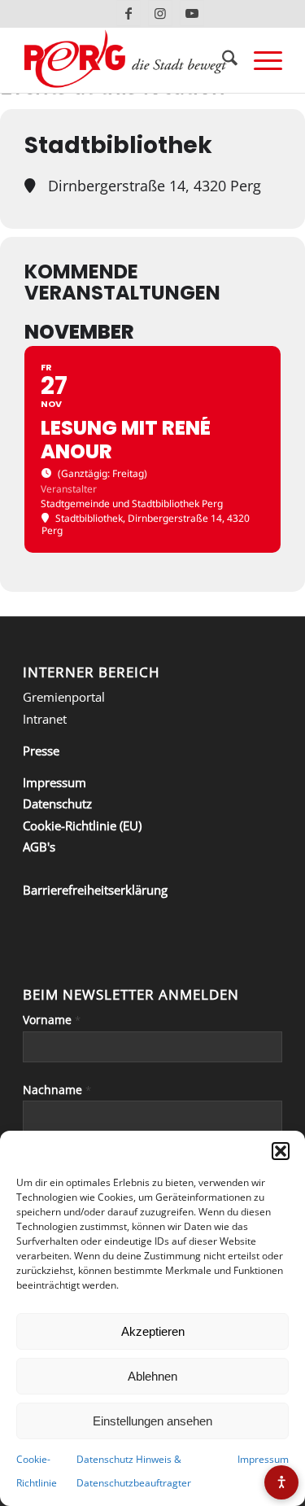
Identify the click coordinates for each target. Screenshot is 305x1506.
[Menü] (259, 60)
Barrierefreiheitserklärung (95, 890)
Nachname (57, 1089)
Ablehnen (152, 1376)
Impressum (263, 1459)
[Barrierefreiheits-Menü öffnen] (281, 1482)
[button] (280, 1151)
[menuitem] (221, 60)
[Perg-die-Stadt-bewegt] (126, 60)
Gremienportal (64, 697)
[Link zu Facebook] (128, 13)
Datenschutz (57, 803)
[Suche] (221, 60)
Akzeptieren (153, 1331)
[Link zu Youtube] (192, 13)
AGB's (39, 846)
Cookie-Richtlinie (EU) (82, 825)
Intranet (45, 719)
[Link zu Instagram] (160, 13)
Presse (41, 750)
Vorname (52, 1019)
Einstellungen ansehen (152, 1421)
